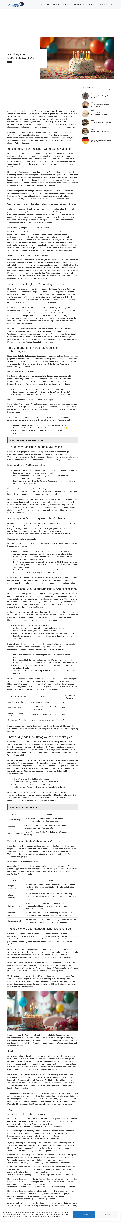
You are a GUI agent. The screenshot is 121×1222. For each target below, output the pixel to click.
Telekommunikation (78, 4)
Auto (40, 4)
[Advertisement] (57, 21)
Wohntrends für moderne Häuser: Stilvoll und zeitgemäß (100, 132)
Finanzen (56, 4)
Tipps (9, 62)
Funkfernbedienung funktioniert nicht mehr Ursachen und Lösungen (101, 123)
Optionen (107, 1214)
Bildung (48, 4)
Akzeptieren (84, 1214)
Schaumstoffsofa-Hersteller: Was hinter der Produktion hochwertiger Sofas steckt (102, 114)
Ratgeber (92, 4)
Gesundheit (65, 4)
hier (64, 1216)
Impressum (103, 4)
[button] (111, 4)
